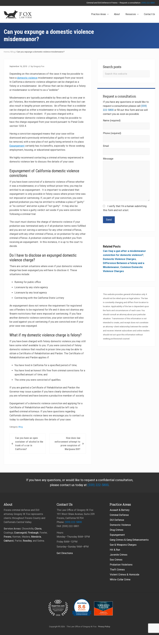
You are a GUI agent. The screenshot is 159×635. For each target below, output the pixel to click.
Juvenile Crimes (118, 554)
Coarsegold (20, 532)
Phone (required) (112, 133)
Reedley (27, 540)
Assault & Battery (119, 510)
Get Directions (65, 553)
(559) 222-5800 (148, 3)
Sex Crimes (116, 559)
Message (108, 158)
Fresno (7, 536)
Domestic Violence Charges (119, 259)
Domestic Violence (120, 524)
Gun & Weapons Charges (123, 544)
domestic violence (27, 77)
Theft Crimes (117, 569)
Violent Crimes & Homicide (124, 574)
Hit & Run (115, 549)
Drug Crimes (116, 529)
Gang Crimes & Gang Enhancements (129, 539)
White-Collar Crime (120, 579)
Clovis (38, 528)
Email (106, 145)
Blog (13, 52)
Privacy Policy (104, 626)
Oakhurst (9, 540)
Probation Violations (121, 564)
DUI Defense (117, 519)
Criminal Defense (119, 514)
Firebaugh (33, 532)
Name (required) (111, 120)
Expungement (17, 145)
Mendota (36, 536)
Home (6, 52)
